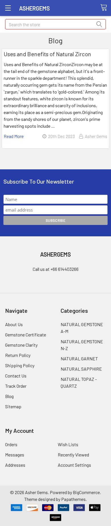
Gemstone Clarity (21, 345)
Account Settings (74, 465)
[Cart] (105, 7)
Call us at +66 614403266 (56, 269)
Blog (9, 396)
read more (14, 136)
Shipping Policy (19, 365)
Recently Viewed (73, 454)
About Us (14, 324)
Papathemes (73, 499)
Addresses (15, 465)
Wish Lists (68, 444)
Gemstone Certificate (25, 334)
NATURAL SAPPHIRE (81, 368)
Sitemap (13, 406)
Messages (14, 454)
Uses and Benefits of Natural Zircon (47, 53)
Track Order (15, 386)
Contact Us (15, 375)
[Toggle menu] (8, 8)
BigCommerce (86, 492)
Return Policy (17, 355)
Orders (11, 444)
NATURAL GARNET (79, 358)
